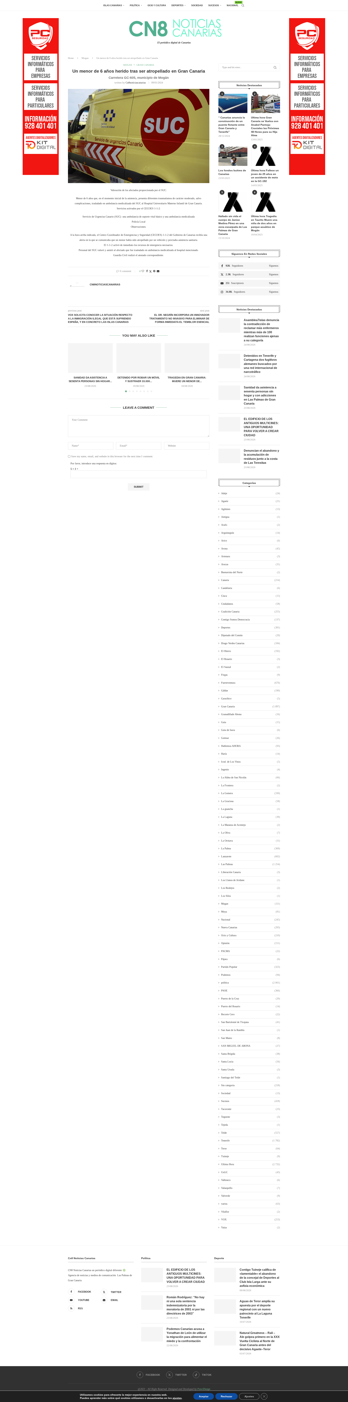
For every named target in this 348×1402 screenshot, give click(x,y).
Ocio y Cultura (157, 5)
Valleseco (250, 1180)
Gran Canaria (250, 706)
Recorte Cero (250, 1014)
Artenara (250, 556)
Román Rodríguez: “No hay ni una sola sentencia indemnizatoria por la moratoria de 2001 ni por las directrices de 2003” (186, 1305)
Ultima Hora (250, 1164)
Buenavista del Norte (250, 572)
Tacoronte (250, 1109)
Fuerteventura (250, 682)
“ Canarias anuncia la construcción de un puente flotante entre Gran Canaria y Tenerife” (231, 124)
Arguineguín (250, 532)
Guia (250, 722)
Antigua (250, 517)
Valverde (250, 1195)
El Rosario (250, 659)
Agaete (250, 501)
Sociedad (197, 5)
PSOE (250, 990)
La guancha (250, 809)
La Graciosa (250, 801)
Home (71, 58)
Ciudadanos (250, 603)
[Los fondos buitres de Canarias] (232, 156)
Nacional (232, 4)
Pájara (250, 959)
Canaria (250, 580)
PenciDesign (203, 1389)
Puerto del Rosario (250, 1006)
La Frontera (250, 785)
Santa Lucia (250, 1061)
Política (135, 5)
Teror (250, 1148)
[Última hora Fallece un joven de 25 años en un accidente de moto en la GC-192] (265, 156)
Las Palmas (250, 864)
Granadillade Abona (250, 714)
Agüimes (250, 509)
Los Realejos (250, 888)
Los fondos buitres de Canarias (232, 172)
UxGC (250, 1172)
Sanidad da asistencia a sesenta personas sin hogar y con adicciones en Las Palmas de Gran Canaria (260, 395)
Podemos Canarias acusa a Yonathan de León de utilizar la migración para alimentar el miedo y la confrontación (187, 1335)
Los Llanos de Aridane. (250, 880)
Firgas (250, 674)
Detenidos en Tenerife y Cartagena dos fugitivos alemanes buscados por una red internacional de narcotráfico (260, 364)
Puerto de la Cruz (250, 998)
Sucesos (213, 5)
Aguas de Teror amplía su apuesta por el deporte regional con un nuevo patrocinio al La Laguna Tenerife (257, 1309)
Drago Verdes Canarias (250, 643)
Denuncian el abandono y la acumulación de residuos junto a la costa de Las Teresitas (261, 456)
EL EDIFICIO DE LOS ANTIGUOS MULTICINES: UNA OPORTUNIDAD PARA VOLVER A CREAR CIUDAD (261, 427)
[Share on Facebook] (147, 271)
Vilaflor (250, 1211)
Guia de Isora (250, 730)
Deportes (177, 5)
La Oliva (250, 832)
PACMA (250, 951)
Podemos (250, 975)
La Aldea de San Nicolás (250, 777)
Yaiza (250, 1227)
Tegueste (250, 1117)
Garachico (250, 698)
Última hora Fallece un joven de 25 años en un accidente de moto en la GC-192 (265, 176)
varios (250, 1203)
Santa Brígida (250, 1053)
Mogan (85, 58)
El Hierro (250, 651)
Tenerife (250, 1140)
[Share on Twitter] (150, 271)
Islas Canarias (112, 5)
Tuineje (250, 1156)
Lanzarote (250, 856)
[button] (73, 368)
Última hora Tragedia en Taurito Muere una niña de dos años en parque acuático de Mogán (264, 223)
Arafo (250, 525)
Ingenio (250, 769)
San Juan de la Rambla (250, 1030)
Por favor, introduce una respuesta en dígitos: (94, 463)
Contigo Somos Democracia (250, 619)
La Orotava (250, 840)
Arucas (250, 564)
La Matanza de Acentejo (250, 825)
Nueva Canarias (250, 927)
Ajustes (249, 1396)
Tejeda (250, 1124)
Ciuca (250, 596)
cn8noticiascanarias (136, 82)
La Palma (250, 848)
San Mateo (250, 1038)
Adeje (250, 493)
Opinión (250, 943)
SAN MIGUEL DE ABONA (250, 1046)
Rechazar (226, 1396)
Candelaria (250, 588)
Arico (250, 540)
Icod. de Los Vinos (250, 761)
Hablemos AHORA (250, 746)
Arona (250, 548)
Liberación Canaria (250, 872)
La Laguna (250, 817)
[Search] (243, 5)
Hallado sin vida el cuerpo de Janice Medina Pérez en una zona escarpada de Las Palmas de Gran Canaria (232, 225)
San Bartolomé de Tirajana (250, 1022)
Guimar (250, 738)
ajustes (177, 1398)
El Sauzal (250, 667)
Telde (250, 1132)
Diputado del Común (250, 635)
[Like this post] (143, 271)
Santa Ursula (250, 1069)
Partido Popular (250, 967)
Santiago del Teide (250, 1077)
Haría (250, 753)
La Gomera (250, 793)
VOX (250, 1219)
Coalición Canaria (250, 611)
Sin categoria (250, 1085)
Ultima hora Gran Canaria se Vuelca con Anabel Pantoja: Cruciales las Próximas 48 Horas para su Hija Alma (265, 126)
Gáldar (250, 690)
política (250, 982)
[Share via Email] (158, 271)
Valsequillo (250, 1188)
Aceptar (203, 1396)
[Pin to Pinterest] (154, 271)
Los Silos (250, 896)
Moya (250, 911)
